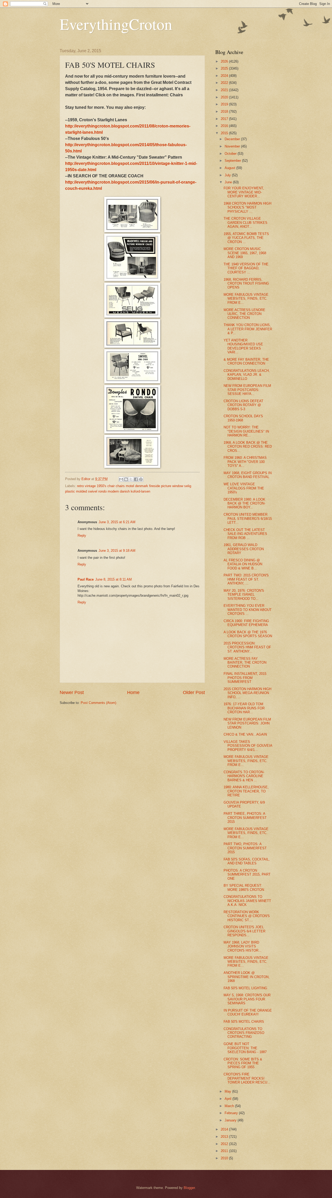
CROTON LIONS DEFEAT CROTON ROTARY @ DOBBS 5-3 (243, 405)
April (228, 1099)
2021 (225, 90)
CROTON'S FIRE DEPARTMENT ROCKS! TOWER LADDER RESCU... (247, 1078)
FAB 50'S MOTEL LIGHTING (245, 988)
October (231, 154)
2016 (225, 126)
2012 (225, 1144)
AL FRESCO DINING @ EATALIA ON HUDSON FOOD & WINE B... (243, 564)
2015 (225, 133)
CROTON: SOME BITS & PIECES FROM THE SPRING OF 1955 (243, 1063)
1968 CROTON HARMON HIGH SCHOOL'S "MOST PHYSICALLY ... (247, 207)
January (231, 1120)
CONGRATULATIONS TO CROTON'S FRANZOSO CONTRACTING (244, 1033)
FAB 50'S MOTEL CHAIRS (244, 1022)
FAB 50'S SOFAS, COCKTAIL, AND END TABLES (247, 861)
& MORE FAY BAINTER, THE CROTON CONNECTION (246, 361)
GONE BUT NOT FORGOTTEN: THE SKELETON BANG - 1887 (245, 1048)
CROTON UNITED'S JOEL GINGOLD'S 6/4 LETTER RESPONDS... (244, 931)
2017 (225, 119)
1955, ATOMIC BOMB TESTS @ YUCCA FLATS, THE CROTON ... (246, 238)
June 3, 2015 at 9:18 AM (117, 551)
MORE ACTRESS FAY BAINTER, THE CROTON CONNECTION (245, 663)
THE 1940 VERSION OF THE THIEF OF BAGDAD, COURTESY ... (246, 268)
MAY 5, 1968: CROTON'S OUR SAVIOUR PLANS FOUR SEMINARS (247, 999)
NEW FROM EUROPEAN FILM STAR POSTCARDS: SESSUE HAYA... (247, 390)
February (232, 1113)
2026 (225, 61)
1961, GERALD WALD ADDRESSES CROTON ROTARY (244, 549)
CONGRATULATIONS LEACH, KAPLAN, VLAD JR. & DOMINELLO (247, 375)
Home (133, 692)
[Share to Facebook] (136, 479)
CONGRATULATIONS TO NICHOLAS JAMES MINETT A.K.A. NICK (247, 901)
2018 (225, 111)
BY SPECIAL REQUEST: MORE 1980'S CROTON (244, 887)
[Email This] (121, 479)
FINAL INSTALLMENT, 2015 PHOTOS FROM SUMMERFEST (245, 678)
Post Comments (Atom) (98, 703)
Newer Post (72, 692)
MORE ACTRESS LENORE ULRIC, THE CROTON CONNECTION (244, 314)
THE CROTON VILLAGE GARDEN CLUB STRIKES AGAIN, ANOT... (245, 222)
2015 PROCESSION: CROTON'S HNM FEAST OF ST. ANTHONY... (247, 647)
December (233, 139)
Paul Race (86, 579)
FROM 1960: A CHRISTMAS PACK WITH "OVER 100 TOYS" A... (245, 462)
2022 (225, 83)
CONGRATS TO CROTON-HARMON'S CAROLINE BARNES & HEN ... (244, 776)
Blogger (189, 1188)
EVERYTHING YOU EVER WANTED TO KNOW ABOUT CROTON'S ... (248, 610)
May (228, 1091)
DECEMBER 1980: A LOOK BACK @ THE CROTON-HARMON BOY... (244, 503)
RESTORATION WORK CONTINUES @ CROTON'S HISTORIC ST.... (247, 916)
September (233, 161)
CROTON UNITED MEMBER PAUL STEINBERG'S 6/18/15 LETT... (248, 518)
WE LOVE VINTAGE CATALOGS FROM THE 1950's (244, 488)
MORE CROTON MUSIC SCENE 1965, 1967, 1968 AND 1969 (245, 253)
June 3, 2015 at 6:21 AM (117, 522)
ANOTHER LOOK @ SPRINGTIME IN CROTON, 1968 (246, 977)
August (230, 168)
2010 (225, 1158)
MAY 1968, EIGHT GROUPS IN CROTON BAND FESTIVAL (248, 475)
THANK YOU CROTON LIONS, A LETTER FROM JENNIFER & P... (248, 329)
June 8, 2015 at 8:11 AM (113, 579)
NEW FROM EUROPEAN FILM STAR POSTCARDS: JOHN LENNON (247, 723)
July (228, 175)
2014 (225, 1129)
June (229, 182)
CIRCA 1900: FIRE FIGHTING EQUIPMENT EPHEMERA (246, 623)
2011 (225, 1151)
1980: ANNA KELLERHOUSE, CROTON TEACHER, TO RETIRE (246, 791)
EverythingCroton (116, 24)
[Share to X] (131, 479)
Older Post (194, 692)
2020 (225, 97)
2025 (225, 68)
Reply (82, 535)
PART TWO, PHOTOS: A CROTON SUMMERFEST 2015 (245, 848)
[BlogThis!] (126, 479)
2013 (225, 1137)
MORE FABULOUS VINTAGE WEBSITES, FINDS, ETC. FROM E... (246, 299)
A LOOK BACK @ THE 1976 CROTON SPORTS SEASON (248, 634)
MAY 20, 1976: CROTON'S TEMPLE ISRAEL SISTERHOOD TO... (244, 595)
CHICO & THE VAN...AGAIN (245, 734)
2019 (225, 104)
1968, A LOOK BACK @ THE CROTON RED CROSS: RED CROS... (248, 447)
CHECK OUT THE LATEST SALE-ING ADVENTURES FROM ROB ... (245, 534)
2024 (225, 76)
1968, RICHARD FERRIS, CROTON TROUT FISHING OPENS (246, 284)
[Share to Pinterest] (140, 479)
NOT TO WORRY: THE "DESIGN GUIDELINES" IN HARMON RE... (246, 431)
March (230, 1106)
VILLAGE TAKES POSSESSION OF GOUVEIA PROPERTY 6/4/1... (248, 746)
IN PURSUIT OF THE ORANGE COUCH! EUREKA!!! (248, 1012)
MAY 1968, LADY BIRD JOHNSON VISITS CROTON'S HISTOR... (242, 946)
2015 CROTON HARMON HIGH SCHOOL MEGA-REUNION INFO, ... (247, 693)
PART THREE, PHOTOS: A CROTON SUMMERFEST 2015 (245, 818)
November (233, 146)
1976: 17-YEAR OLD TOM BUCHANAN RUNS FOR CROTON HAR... (244, 708)
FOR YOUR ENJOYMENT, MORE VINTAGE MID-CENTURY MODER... (244, 192)
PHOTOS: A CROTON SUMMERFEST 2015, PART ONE (247, 874)
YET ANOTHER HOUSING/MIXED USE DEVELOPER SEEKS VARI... (243, 346)
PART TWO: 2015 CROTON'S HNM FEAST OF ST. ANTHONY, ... (246, 579)
